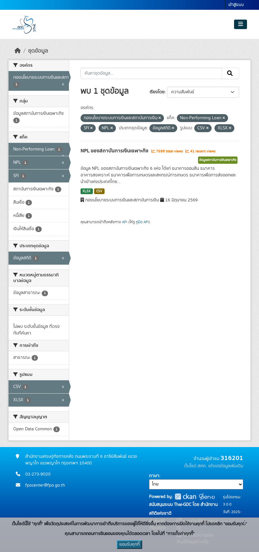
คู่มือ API (142, 222)
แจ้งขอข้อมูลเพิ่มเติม (225, 466)
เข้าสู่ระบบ (236, 5)
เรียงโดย (157, 92)
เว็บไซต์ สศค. (195, 466)
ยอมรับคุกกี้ (129, 544)
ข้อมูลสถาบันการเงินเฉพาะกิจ (217, 160)
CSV (99, 191)
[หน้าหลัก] (18, 51)
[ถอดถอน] (160, 118)
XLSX (86, 191)
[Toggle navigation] (240, 24)
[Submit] (230, 73)
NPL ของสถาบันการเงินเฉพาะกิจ (115, 151)
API (124, 222)
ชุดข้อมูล (38, 51)
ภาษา (154, 476)
